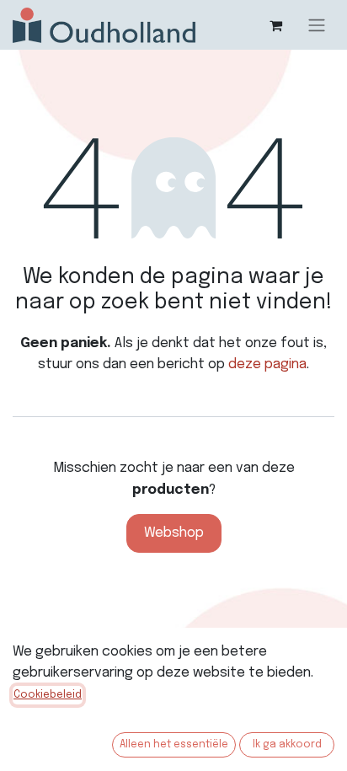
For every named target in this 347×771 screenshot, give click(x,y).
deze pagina (267, 364)
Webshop (174, 533)
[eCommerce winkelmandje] (275, 25)
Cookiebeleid (47, 695)
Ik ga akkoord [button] (287, 745)
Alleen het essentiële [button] (174, 745)
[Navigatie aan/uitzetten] (316, 25)
